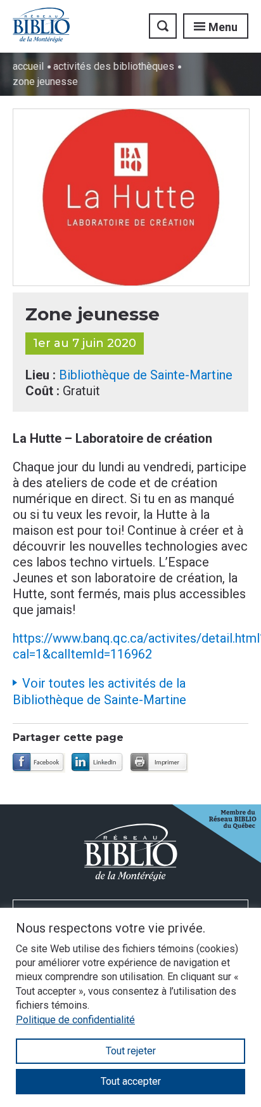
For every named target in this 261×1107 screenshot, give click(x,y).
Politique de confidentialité (75, 1020)
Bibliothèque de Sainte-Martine (145, 375)
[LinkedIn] (98, 763)
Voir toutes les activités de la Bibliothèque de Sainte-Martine (99, 691)
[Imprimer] (159, 763)
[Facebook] (39, 763)
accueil (28, 66)
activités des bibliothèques (113, 66)
